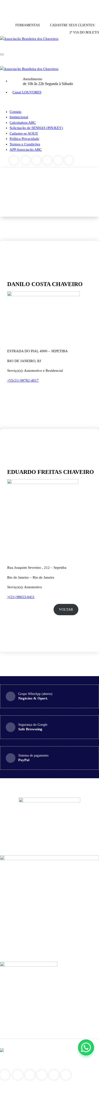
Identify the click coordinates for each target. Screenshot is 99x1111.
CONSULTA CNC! (14, 7)
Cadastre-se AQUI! (24, 133)
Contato (15, 112)
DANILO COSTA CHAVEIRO (45, 284)
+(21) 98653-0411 (21, 597)
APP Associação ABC (26, 149)
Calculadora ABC (23, 122)
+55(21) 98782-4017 (23, 380)
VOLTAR (66, 609)
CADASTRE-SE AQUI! (49, 7)
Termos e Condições (25, 144)
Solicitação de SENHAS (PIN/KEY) (36, 128)
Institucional (19, 117)
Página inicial (68, 192)
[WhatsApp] (86, 1047)
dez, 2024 (17, 256)
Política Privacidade (24, 139)
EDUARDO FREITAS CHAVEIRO (50, 472)
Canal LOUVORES (26, 92)
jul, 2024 (17, 444)
